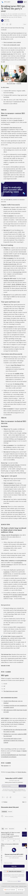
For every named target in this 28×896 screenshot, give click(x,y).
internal (20, 439)
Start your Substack (10, 889)
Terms (16, 886)
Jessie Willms (11, 772)
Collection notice (23, 886)
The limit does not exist (11, 691)
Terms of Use (21, 874)
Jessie (19, 751)
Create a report (15, 636)
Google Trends (17, 120)
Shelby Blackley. (22, 772)
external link (7, 441)
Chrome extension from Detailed (13, 280)
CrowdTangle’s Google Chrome (10, 465)
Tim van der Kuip (11, 83)
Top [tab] (2, 828)
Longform (6, 572)
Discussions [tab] (11, 828)
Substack (7, 893)
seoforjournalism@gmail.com (9, 755)
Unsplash (19, 83)
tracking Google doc (7, 54)
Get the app (20, 889)
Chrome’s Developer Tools (11, 485)
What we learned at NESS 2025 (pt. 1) (10, 844)
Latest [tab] (6, 828)
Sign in (25, 2)
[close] (24, 848)
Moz (23, 284)
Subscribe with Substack (15, 871)
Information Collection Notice (18, 876)
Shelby (24, 751)
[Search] (25, 828)
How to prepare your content (12, 42)
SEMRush (18, 284)
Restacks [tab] (10, 811)
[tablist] (7, 811)
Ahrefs (13, 284)
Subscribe (20, 2)
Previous (5, 802)
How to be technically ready (12, 45)
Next (23, 802)
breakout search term (10, 264)
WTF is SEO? (6, 19)
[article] (14, 837)
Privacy (13, 886)
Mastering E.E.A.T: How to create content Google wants (10, 833)
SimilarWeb (7, 286)
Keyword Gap (17, 272)
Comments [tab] (4, 811)
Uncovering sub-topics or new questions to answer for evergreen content (14, 740)
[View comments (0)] (7, 24)
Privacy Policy (15, 877)
